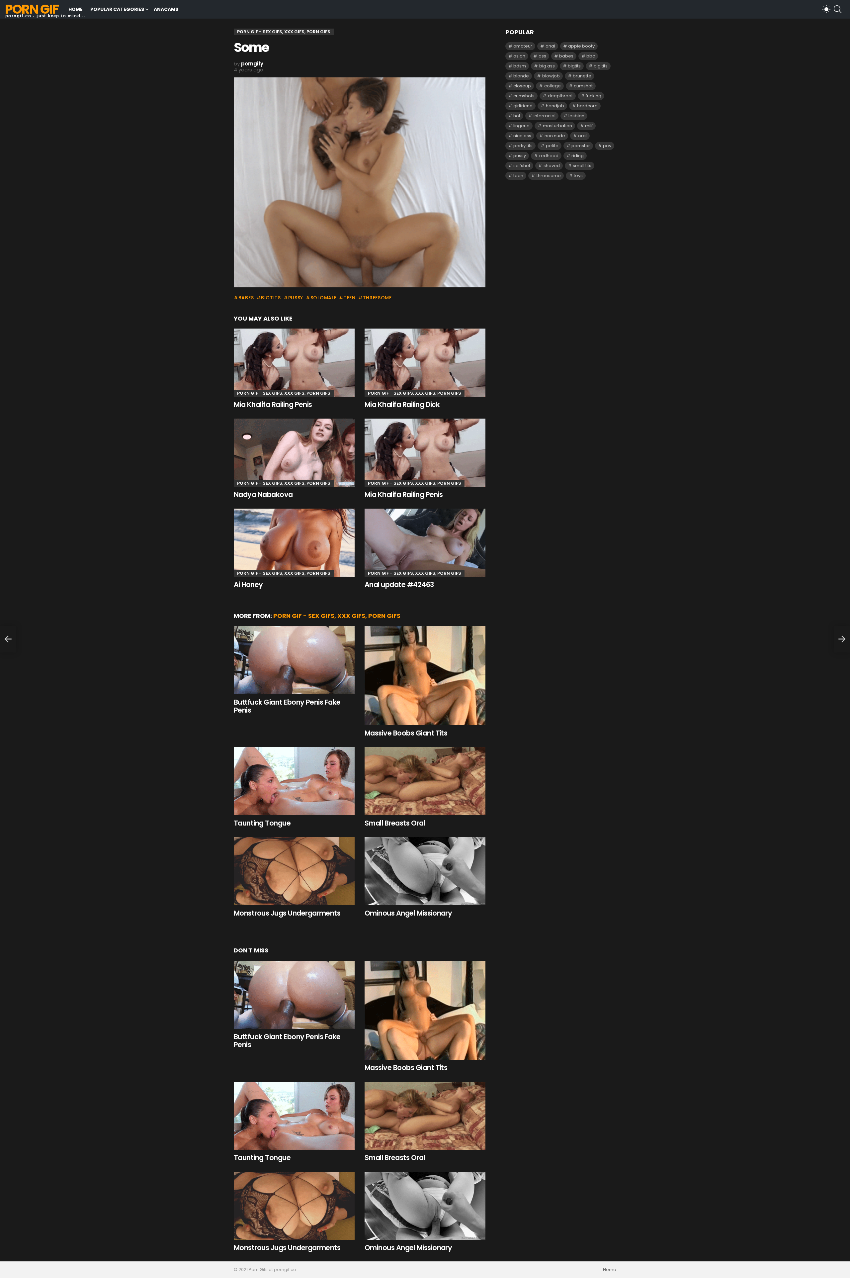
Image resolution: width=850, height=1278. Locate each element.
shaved (552, 165)
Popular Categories (117, 9)
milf (589, 126)
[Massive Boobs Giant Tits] (425, 675)
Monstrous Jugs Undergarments (287, 913)
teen (350, 297)
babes (246, 297)
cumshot (583, 86)
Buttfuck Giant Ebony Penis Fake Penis (287, 706)
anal (550, 46)
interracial (544, 116)
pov (607, 146)
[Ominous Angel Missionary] (425, 871)
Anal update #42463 (399, 584)
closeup (522, 86)
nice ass (522, 136)
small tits (582, 165)
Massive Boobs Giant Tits (406, 733)
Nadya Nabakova (263, 494)
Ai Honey (248, 584)
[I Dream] (8, 639)
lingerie (521, 126)
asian (519, 56)
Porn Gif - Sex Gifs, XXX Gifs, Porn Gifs (283, 393)
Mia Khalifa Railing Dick (402, 404)
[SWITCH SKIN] (826, 9)
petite (552, 146)
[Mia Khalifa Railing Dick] (425, 363)
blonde (521, 76)
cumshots (524, 96)
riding (577, 155)
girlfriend (523, 106)
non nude (555, 136)
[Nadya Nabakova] (294, 453)
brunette (582, 76)
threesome (377, 297)
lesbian (576, 116)
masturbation (557, 126)
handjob (555, 106)
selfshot (521, 165)
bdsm (519, 66)
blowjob (551, 76)
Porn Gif (31, 9)
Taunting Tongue (262, 823)
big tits (601, 66)
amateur (522, 46)
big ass (547, 66)
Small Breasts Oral (395, 823)
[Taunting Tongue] (294, 781)
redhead (548, 155)
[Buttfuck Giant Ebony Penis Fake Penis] (294, 660)
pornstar (580, 146)
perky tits (523, 146)
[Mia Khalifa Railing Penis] (294, 363)
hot (516, 116)
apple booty (581, 46)
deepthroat (560, 96)
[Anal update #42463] (425, 543)
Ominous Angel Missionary (408, 913)
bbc (590, 56)
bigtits (271, 297)
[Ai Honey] (294, 543)
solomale (323, 297)
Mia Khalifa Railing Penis (273, 404)
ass (542, 56)
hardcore (587, 106)
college (552, 86)
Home (75, 9)
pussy (295, 297)
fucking (593, 96)
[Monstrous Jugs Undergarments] (294, 871)
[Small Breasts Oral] (425, 781)
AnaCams (166, 9)
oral (582, 136)
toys (578, 175)
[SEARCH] (838, 9)
